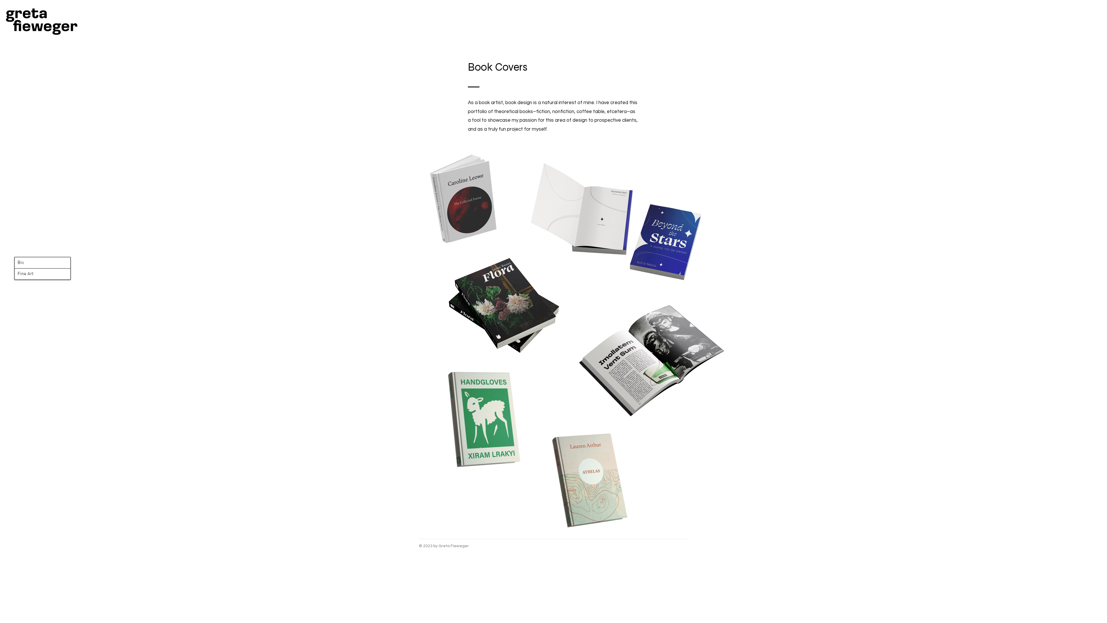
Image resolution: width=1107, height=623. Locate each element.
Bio (21, 263)
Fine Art (25, 274)
